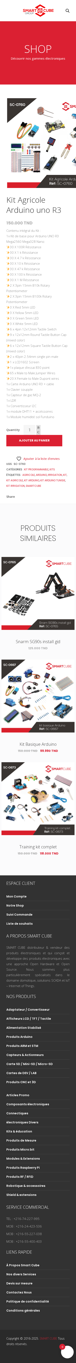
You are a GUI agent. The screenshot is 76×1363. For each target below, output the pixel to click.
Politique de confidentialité (27, 1301)
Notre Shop (15, 905)
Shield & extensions (21, 1195)
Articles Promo (17, 1095)
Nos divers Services (21, 1274)
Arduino (41, 475)
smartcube (33, 486)
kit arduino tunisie (52, 480)
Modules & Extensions (23, 1158)
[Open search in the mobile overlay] (67, 10)
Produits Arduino (19, 1037)
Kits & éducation (19, 1131)
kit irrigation (15, 486)
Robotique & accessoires (25, 1186)
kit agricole (14, 480)
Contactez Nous (19, 1292)
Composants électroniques (27, 1104)
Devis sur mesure (19, 1283)
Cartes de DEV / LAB (21, 1073)
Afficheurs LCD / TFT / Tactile (28, 1019)
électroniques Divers (22, 1122)
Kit (65, 475)
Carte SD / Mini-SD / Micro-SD (29, 1064)
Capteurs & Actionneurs (25, 1055)
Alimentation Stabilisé (23, 1028)
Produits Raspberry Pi (23, 1168)
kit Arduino (31, 480)
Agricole (28, 475)
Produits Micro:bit (20, 1149)
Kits (52, 469)
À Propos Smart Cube (22, 1265)
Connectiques (17, 1113)
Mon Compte (16, 896)
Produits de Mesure (21, 1140)
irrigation (55, 475)
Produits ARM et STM (22, 1046)
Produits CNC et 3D (21, 1082)
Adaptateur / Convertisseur (28, 1009)
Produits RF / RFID (19, 1177)
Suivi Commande (19, 914)
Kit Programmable (36, 469)
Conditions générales (23, 1310)
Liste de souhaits (19, 924)
